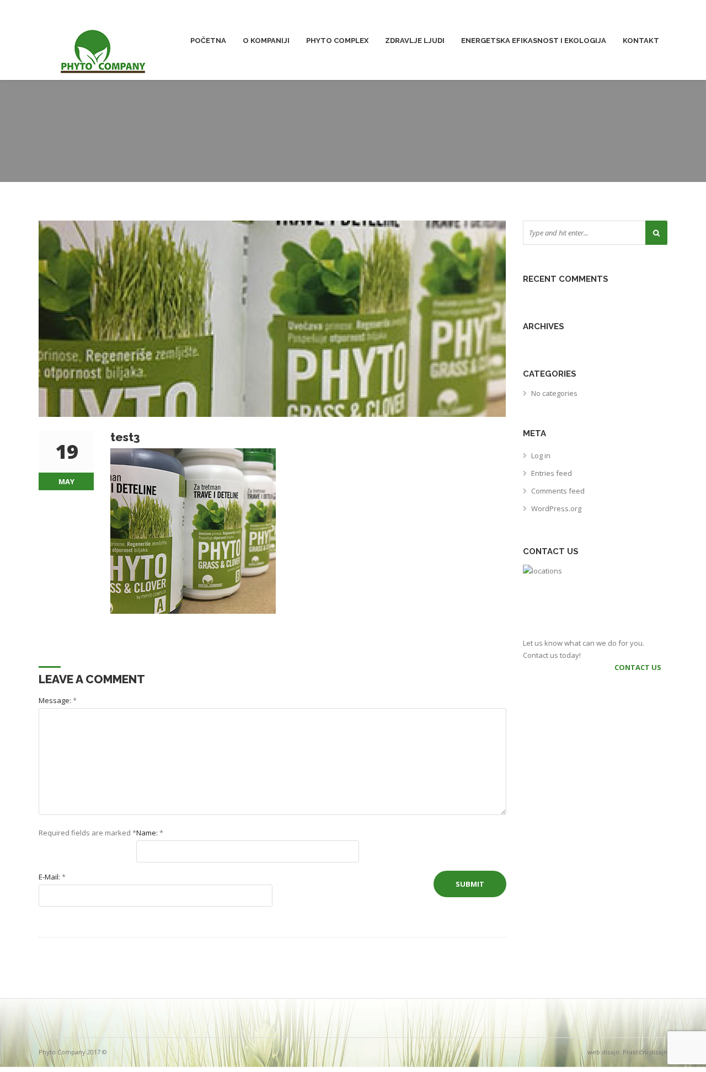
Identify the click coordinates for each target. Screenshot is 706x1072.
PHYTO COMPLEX (337, 40)
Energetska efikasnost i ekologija (533, 40)
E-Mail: (52, 877)
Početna (208, 40)
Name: (149, 833)
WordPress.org (556, 508)
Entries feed (551, 473)
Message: (58, 700)
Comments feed (558, 491)
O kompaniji (266, 40)
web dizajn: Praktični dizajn (627, 1052)
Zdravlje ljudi (415, 40)
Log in (540, 455)
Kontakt (641, 40)
